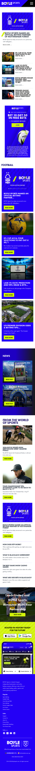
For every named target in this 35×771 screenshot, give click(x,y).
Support (4, 716)
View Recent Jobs (7, 726)
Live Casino (5, 707)
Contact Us (5, 718)
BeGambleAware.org (25, 753)
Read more (7, 458)
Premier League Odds (8, 705)
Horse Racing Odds (7, 701)
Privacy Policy (6, 722)
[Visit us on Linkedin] (14, 733)
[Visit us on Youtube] (11, 733)
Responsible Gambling (8, 724)
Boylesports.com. (16, 761)
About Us (5, 720)
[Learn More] (10, 636)
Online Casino (6, 709)
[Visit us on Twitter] (7, 733)
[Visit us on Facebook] (4, 733)
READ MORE (9, 207)
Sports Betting (6, 697)
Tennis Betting (6, 703)
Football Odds (6, 699)
